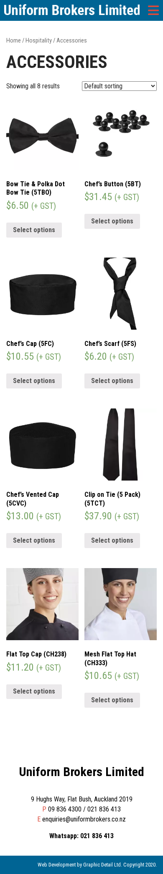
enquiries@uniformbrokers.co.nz (84, 819)
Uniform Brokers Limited (81, 771)
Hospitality (38, 40)
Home (13, 40)
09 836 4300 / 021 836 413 (84, 809)
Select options (34, 230)
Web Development (57, 864)
